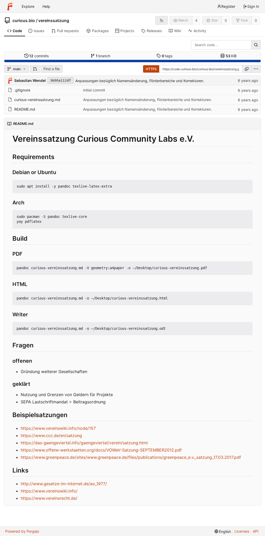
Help (46, 6)
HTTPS (151, 69)
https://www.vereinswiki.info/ (49, 491)
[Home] (10, 6)
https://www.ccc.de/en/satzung (51, 435)
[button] (35, 69)
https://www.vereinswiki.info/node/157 (58, 428)
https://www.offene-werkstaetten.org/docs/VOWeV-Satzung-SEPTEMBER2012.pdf (101, 450)
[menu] (256, 69)
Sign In (253, 6)
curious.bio (23, 20)
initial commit (94, 90)
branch (103, 56)
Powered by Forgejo (22, 531)
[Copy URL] (246, 69)
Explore (28, 6)
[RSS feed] (161, 20)
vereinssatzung (53, 20)
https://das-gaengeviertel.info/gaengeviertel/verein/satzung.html (84, 442)
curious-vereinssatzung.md (37, 99)
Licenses (241, 531)
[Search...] (256, 44)
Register (228, 6)
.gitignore (22, 90)
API (256, 531)
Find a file (51, 69)
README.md (24, 109)
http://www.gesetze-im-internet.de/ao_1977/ (64, 483)
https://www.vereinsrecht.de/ (49, 498)
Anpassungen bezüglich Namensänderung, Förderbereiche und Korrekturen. (139, 80)
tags (167, 56)
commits (39, 56)
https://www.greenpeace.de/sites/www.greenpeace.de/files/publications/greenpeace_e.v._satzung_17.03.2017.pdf (131, 457)
